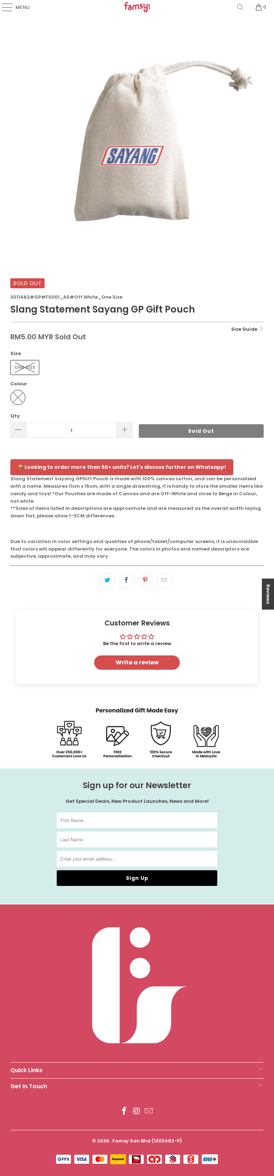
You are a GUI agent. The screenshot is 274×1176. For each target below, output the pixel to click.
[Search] (240, 7)
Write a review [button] (137, 662)
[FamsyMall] (137, 7)
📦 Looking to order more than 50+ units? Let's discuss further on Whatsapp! (121, 467)
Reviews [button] (268, 594)
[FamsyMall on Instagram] (136, 1111)
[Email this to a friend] (164, 581)
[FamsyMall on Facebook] (124, 1111)
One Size (24, 367)
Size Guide (244, 329)
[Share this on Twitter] (108, 581)
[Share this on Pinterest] (145, 581)
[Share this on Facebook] (127, 581)
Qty (15, 415)
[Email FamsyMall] (149, 1111)
